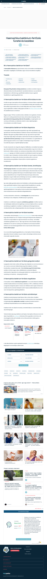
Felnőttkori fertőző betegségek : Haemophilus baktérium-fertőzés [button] (23, 32)
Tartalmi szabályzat (28, 553)
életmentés (7, 481)
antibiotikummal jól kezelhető (24, 215)
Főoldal (5, 7)
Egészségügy (7, 326)
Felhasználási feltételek (27, 549)
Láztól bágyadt (8, 328)
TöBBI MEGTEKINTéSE (23, 365)
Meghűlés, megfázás (17, 335)
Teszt (19, 386)
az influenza (16, 316)
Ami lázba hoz (38, 333)
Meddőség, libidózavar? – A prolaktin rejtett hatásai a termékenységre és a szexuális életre (13, 427)
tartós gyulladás (7, 375)
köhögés (6, 373)
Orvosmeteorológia (5, 3)
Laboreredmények (7, 556)
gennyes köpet (36, 373)
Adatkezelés (28, 551)
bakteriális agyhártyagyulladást (10, 187)
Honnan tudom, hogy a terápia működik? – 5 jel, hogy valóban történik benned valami (33, 474)
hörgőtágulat (16, 375)
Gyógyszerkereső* (7, 563)
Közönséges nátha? (28, 335)
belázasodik (6, 153)
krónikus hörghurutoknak (35, 108)
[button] (23, 556)
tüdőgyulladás (22, 373)
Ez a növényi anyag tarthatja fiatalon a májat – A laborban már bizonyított (33, 499)
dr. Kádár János (30, 343)
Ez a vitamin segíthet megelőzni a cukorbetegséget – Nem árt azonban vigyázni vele (33, 487)
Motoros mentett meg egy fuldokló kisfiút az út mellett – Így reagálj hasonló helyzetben (13, 485)
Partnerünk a (34, 543)
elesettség (29, 373)
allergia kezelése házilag (29, 3)
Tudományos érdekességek (30, 495)
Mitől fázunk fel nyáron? (10, 409)
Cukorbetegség (28, 483)
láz (10, 373)
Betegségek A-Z (9, 7)
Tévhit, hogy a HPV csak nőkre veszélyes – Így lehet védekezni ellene (32, 445)
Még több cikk (38, 508)
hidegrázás (15, 373)
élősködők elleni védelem (17, 3)
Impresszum (28, 546)
